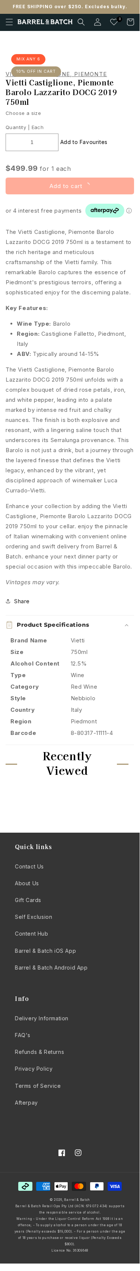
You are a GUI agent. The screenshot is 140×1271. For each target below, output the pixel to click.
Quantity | (18, 127)
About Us (27, 883)
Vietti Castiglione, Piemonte (56, 74)
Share (22, 601)
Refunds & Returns (39, 1052)
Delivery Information (42, 1018)
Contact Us (29, 866)
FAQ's (23, 1035)
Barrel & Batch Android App (51, 967)
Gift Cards (28, 900)
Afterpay (26, 1102)
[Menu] (9, 22)
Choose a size (23, 113)
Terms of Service (38, 1086)
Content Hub (31, 933)
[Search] (81, 22)
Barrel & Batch (77, 1200)
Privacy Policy (33, 1068)
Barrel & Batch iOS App (45, 951)
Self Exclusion (33, 917)
